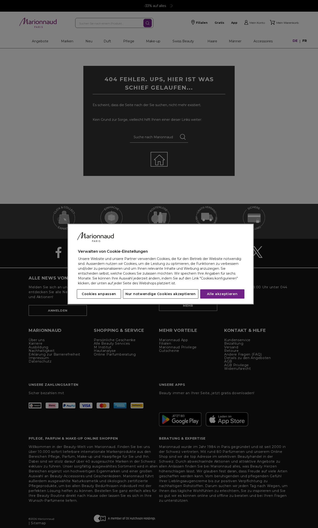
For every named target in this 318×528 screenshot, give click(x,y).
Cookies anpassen (99, 294)
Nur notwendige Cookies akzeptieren (160, 294)
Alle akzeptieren (222, 294)
